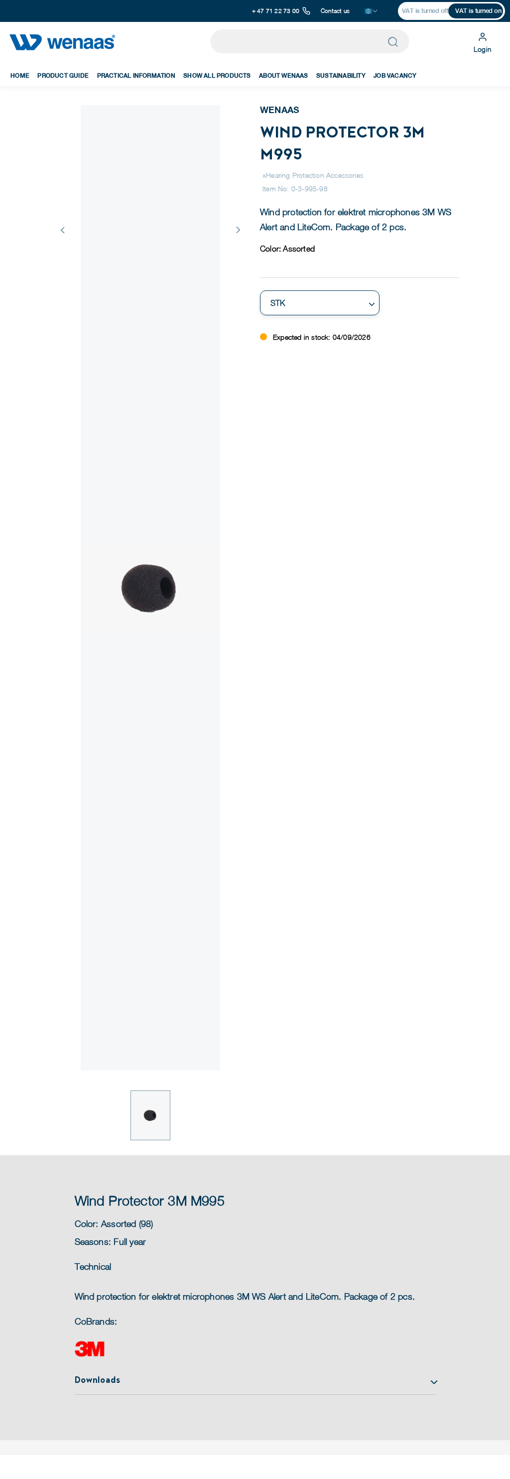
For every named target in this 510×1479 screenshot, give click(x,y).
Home (19, 75)
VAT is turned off (425, 10)
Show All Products (217, 75)
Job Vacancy (395, 75)
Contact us (335, 10)
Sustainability (341, 75)
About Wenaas (283, 75)
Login (483, 49)
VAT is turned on (478, 10)
